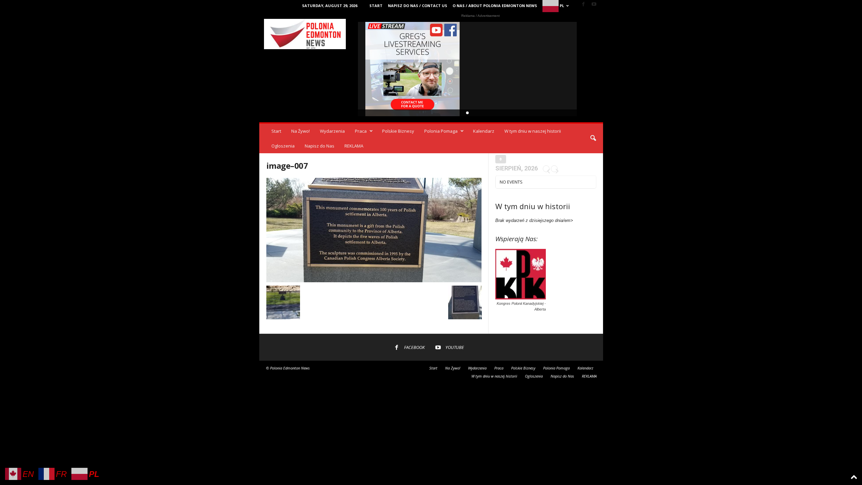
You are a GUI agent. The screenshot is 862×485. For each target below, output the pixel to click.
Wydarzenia (332, 131)
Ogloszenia (283, 146)
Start (376, 5)
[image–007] (374, 230)
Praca (361, 131)
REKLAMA (353, 146)
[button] (593, 138)
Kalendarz (483, 131)
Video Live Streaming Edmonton (412, 69)
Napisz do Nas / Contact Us (417, 5)
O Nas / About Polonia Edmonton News (495, 5)
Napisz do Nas (319, 146)
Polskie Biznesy (398, 131)
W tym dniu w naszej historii (532, 131)
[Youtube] (594, 4)
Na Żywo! (300, 131)
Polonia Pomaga (441, 131)
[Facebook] (583, 4)
